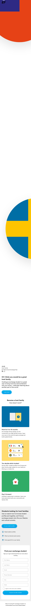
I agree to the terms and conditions (13, 588)
